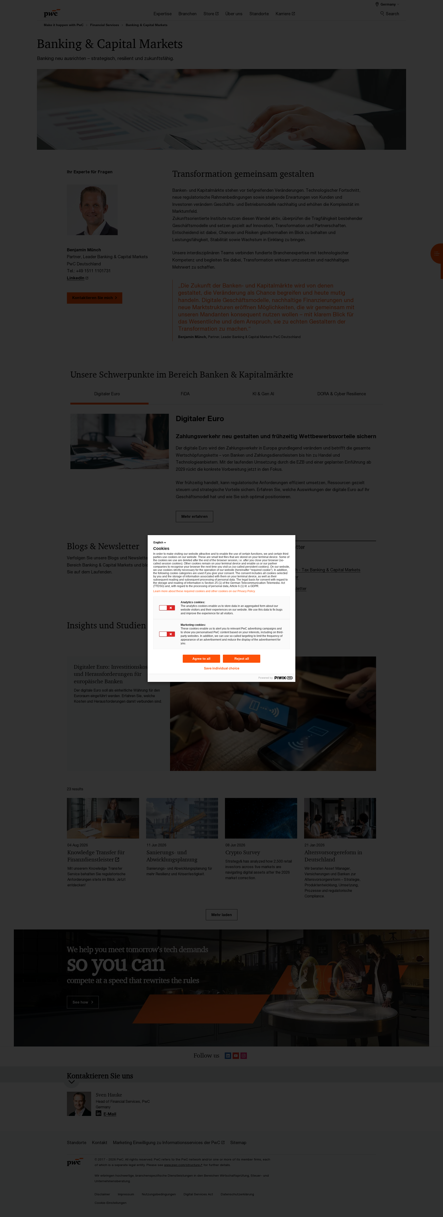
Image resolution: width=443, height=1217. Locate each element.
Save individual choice (221, 668)
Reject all (241, 658)
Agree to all (201, 658)
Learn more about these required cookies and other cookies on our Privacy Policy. (204, 591)
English (158, 542)
